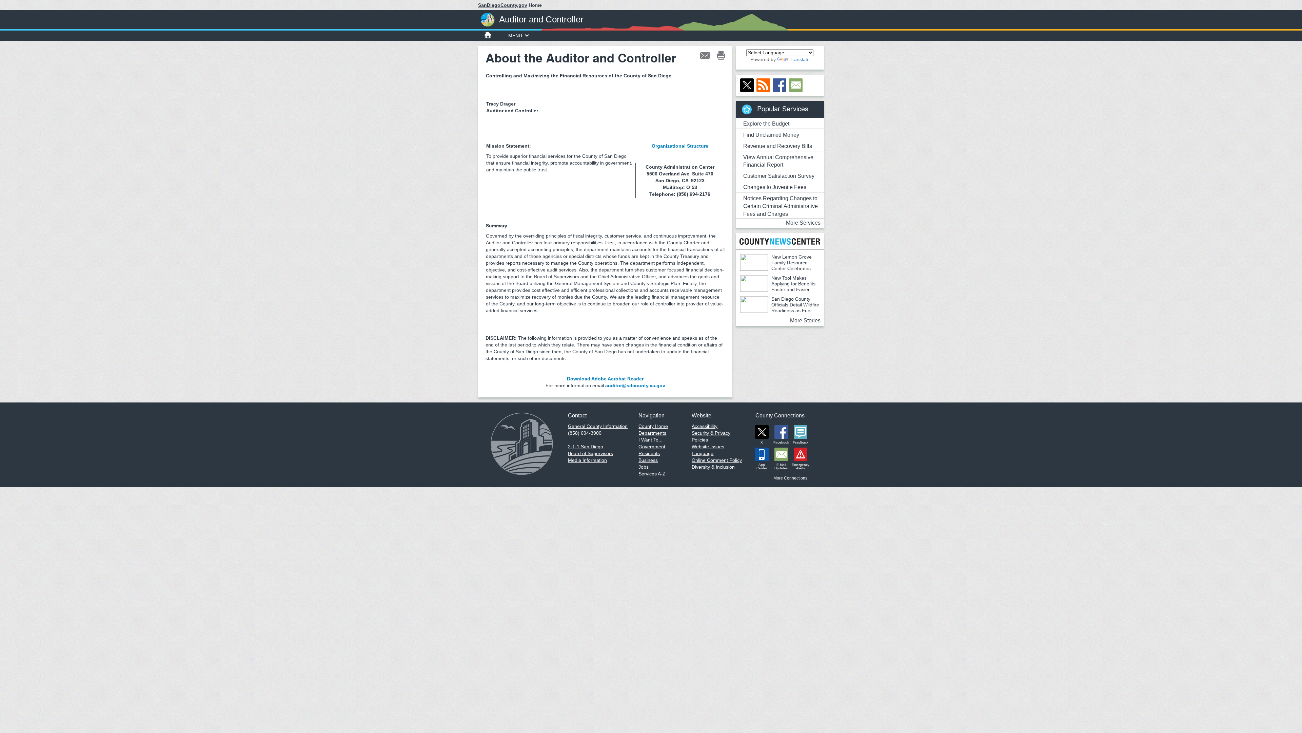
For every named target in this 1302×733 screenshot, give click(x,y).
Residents (649, 453)
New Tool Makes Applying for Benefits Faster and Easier (793, 283)
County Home (653, 426)
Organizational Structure (680, 146)
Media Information (587, 460)
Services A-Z (652, 473)
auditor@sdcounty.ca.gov (635, 385)
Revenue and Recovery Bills (777, 146)
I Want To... (650, 440)
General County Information (598, 426)
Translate (800, 59)
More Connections (790, 478)
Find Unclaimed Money (771, 135)
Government (651, 446)
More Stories (805, 320)
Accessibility (704, 426)
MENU (515, 35)
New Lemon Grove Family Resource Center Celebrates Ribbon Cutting (776, 265)
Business (648, 460)
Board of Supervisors (590, 453)
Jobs (643, 467)
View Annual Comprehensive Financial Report (778, 161)
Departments (652, 433)
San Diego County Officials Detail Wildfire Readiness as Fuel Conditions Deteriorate (779, 307)
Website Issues (708, 446)
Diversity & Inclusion (713, 467)
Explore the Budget (766, 124)
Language (702, 453)
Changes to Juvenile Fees (774, 187)
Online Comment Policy (717, 460)
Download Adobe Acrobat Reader (605, 378)
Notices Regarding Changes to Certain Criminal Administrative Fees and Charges (780, 206)
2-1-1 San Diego (585, 446)
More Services (803, 223)
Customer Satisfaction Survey (778, 176)
